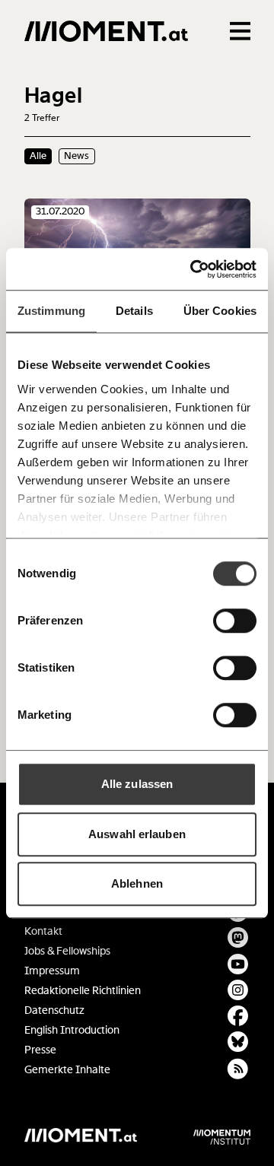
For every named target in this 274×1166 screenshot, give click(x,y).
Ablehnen (137, 883)
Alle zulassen (137, 783)
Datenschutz (54, 1010)
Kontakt (43, 931)
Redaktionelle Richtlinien (82, 990)
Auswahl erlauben (137, 834)
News (76, 156)
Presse (40, 1050)
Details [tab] (134, 310)
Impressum (52, 970)
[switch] (234, 620)
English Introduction (71, 1030)
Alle (38, 156)
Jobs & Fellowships (67, 951)
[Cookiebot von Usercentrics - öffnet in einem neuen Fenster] (193, 269)
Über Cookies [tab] (219, 310)
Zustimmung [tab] (51, 310)
